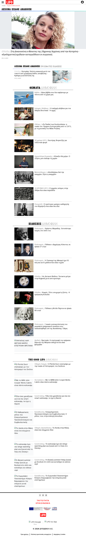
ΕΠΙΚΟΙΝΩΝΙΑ (43, 503)
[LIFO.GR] (9, 2)
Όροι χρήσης (25, 534)
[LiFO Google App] (35, 522)
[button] (2, 2)
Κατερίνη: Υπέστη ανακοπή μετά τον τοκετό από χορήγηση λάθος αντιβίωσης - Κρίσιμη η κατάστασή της (32, 74)
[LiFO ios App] (51, 522)
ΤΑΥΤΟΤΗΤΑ (43, 501)
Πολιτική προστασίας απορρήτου (41, 534)
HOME (3, 5)
